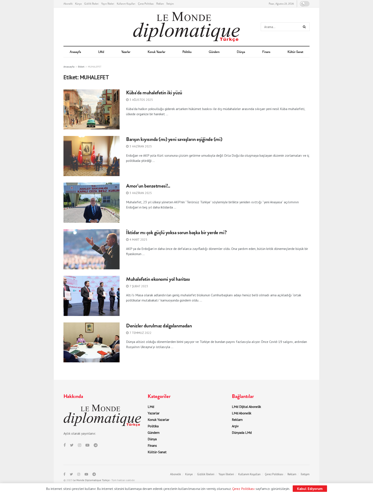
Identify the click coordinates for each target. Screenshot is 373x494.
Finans (266, 51)
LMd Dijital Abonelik (246, 406)
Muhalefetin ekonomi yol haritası (158, 279)
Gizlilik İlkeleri (91, 4)
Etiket (81, 66)
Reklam (160, 4)
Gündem (214, 51)
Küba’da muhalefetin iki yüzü (154, 92)
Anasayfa (75, 51)
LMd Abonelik (241, 413)
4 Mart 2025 (138, 239)
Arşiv (235, 426)
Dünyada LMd (242, 432)
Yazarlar (125, 51)
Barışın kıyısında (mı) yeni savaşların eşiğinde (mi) (174, 139)
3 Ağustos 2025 (141, 100)
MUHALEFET (94, 66)
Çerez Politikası (146, 4)
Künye (78, 4)
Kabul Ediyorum (310, 488)
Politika (186, 51)
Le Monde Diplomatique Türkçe (91, 480)
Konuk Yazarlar (156, 51)
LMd (101, 51)
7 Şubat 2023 (138, 286)
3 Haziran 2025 (140, 146)
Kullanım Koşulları (126, 4)
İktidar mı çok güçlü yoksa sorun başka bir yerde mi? (176, 232)
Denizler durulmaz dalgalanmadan (159, 325)
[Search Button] (305, 26)
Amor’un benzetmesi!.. (148, 185)
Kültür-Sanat (295, 51)
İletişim (170, 4)
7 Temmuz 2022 (140, 333)
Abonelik (68, 4)
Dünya (241, 51)
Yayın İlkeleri (107, 4)
